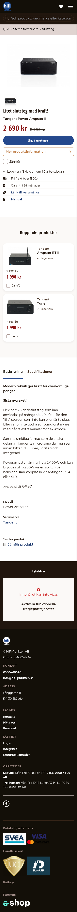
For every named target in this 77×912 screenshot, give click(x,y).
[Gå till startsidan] (7, 6)
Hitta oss (9, 722)
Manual (16, 199)
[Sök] (7, 18)
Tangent (10, 522)
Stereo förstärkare (25, 29)
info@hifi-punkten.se (18, 678)
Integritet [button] (10, 749)
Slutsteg (48, 29)
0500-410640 (12, 672)
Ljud (6, 29)
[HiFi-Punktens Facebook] (6, 803)
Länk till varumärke (25, 192)
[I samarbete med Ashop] (16, 903)
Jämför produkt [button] (20, 544)
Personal (9, 728)
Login (7, 743)
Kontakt (9, 717)
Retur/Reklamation (17, 755)
